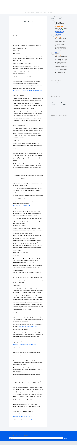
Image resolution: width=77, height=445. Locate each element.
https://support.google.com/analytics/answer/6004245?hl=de (24, 344)
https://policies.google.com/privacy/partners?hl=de (22, 416)
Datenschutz (19, 435)
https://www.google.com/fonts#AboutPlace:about (22, 413)
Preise (45, 12)
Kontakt (50, 12)
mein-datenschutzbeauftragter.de (31, 419)
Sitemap (12, 435)
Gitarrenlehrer (38, 12)
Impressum (25, 435)
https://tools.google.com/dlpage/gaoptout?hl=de (28, 326)
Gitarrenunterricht (29, 12)
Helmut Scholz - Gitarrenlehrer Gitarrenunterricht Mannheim (59, 22)
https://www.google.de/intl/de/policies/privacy (21, 205)
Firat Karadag (58, 34)
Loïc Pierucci (57, 52)
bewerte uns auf (59, 31)
